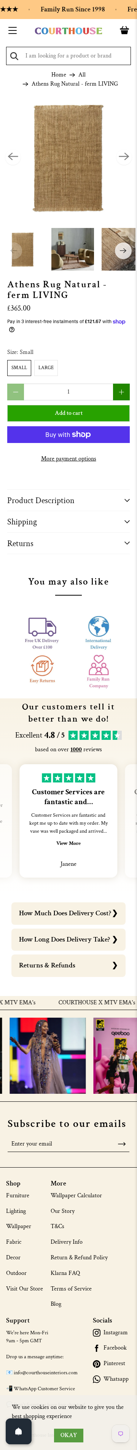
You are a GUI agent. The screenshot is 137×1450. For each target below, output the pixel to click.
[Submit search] (14, 56)
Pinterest (114, 1363)
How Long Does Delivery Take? (64, 939)
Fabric (13, 1242)
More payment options (68, 459)
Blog (56, 1304)
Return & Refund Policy (79, 1258)
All (82, 75)
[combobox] (68, 56)
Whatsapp (116, 1379)
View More (68, 843)
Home (58, 75)
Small (19, 368)
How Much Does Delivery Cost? (65, 913)
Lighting (16, 1211)
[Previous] (13, 157)
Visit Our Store (24, 1289)
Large (46, 368)
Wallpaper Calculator (76, 1196)
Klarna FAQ (65, 1273)
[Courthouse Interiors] (68, 31)
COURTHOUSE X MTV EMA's (87, 1003)
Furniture (17, 1196)
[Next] (124, 157)
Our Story (63, 1211)
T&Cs (57, 1226)
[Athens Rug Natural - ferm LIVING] (68, 157)
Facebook (115, 1348)
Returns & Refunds (47, 965)
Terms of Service (71, 1289)
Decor (13, 1258)
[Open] (19, 1431)
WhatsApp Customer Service (44, 1388)
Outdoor (16, 1273)
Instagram (116, 1333)
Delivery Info (67, 1242)
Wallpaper (18, 1226)
